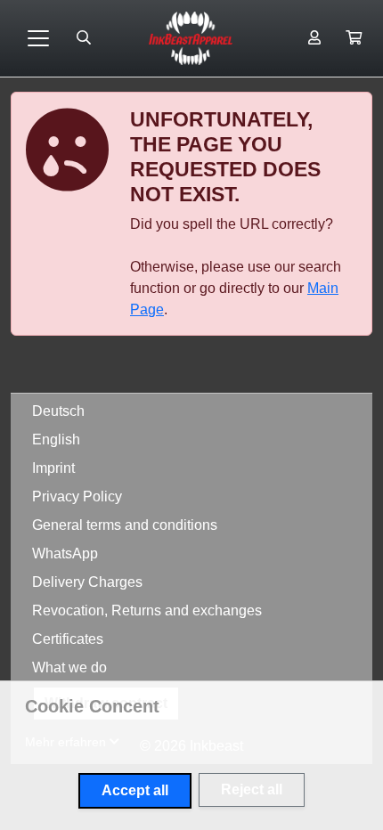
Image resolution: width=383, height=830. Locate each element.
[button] (353, 38)
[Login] (314, 38)
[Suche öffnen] (84, 38)
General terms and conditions (124, 525)
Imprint (53, 468)
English (56, 439)
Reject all (251, 789)
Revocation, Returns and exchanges (147, 610)
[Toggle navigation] (38, 38)
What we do (69, 667)
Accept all (135, 790)
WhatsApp (65, 553)
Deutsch (58, 411)
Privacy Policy (77, 496)
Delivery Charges (87, 582)
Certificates (67, 639)
